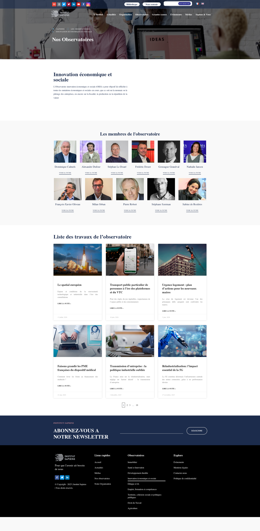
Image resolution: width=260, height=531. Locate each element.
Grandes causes (159, 14)
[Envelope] (54, 4)
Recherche (184, 4)
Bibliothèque (131, 4)
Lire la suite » (64, 303)
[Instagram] (88, 4)
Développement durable (138, 473)
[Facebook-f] (83, 4)
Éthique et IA (133, 483)
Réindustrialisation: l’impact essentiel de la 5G (180, 368)
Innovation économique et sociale (142, 478)
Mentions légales (181, 467)
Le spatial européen (70, 285)
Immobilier (132, 462)
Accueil (98, 462)
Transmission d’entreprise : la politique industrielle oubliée (128, 368)
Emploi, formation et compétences (142, 489)
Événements (176, 14)
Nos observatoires (102, 478)
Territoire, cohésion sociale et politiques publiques (144, 496)
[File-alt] (59, 4)
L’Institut (98, 14)
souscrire (196, 430)
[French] (197, 4)
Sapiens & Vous (203, 14)
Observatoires (142, 14)
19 (137, 405)
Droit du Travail (134, 502)
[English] (202, 4)
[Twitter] (64, 4)
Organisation (125, 14)
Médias (188, 14)
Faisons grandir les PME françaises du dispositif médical (77, 368)
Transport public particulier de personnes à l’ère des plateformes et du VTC (130, 288)
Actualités (111, 14)
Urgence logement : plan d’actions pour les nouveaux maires (179, 288)
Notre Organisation (103, 483)
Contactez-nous (180, 473)
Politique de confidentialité (185, 478)
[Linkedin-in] (74, 4)
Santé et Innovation (136, 467)
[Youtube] (79, 4)
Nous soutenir (152, 4)
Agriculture (132, 508)
